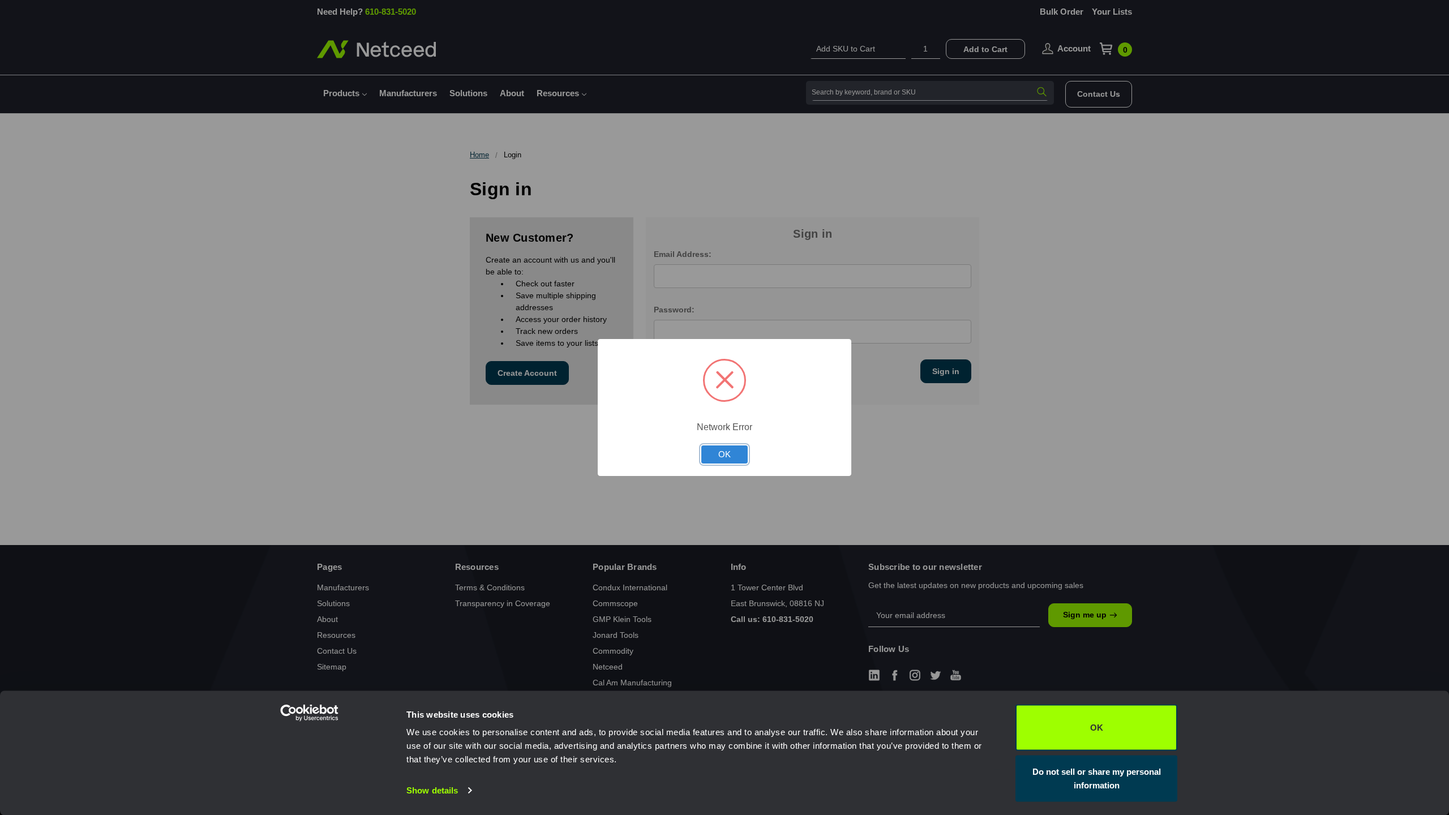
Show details (432, 790)
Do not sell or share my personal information (1096, 778)
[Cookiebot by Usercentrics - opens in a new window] (331, 792)
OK (1096, 727)
